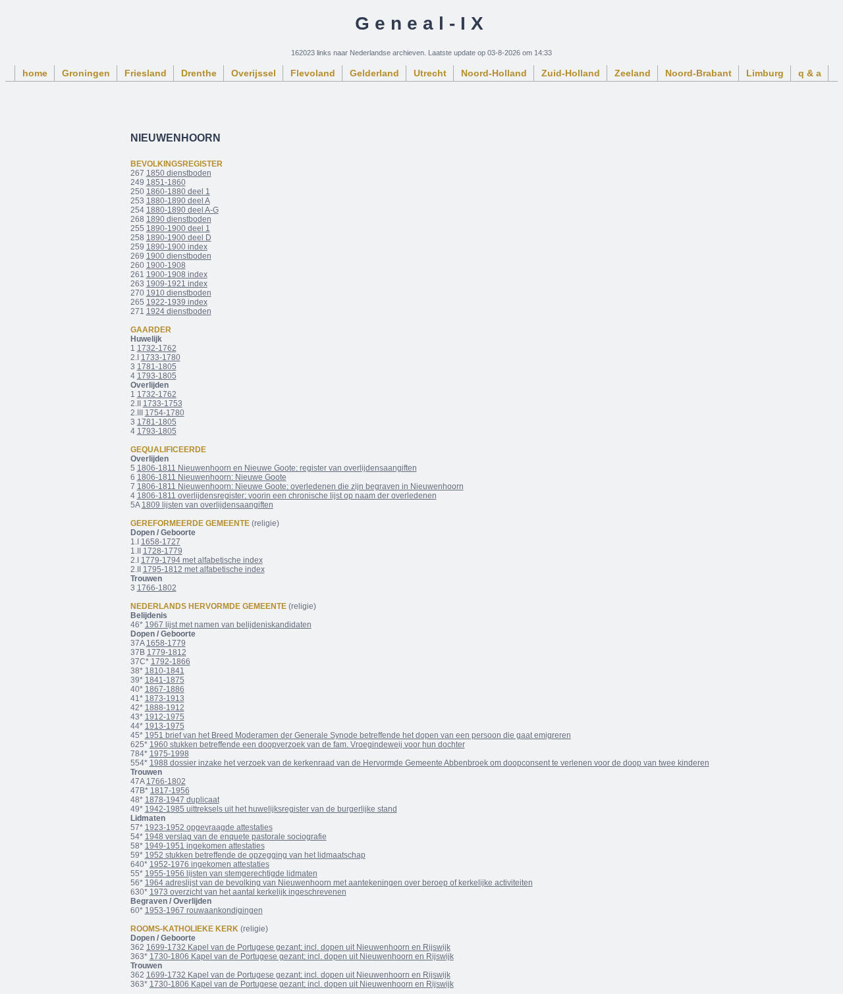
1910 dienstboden (178, 293)
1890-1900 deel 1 (178, 228)
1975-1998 (169, 753)
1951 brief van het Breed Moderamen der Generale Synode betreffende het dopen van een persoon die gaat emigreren (358, 735)
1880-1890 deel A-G (182, 210)
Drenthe (199, 73)
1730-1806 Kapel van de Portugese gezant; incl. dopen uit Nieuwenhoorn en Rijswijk (302, 956)
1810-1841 (164, 670)
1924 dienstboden (178, 311)
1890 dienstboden (178, 219)
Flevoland (312, 73)
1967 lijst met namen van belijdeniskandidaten (228, 624)
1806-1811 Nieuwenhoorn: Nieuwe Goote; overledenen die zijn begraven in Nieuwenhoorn (300, 486)
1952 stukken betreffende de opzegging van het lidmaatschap (255, 855)
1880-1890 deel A (178, 200)
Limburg (765, 73)
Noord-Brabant (698, 73)
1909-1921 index (176, 283)
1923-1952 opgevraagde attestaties (209, 827)
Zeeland (632, 73)
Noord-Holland (494, 73)
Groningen (86, 73)
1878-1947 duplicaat (182, 799)
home (34, 73)
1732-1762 (157, 348)
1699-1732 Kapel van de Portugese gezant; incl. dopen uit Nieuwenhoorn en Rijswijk (298, 947)
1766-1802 (157, 587)
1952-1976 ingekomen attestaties (209, 864)
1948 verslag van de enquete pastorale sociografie (236, 836)
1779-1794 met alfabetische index (202, 560)
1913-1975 (164, 726)
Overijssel (253, 73)
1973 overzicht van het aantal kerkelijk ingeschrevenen (248, 892)
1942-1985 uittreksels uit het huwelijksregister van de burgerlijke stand (271, 809)
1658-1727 (160, 541)
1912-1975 (164, 716)
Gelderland (374, 73)
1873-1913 (164, 698)
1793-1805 (157, 375)
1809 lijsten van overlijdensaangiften (207, 505)
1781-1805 (157, 366)
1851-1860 (166, 182)
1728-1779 (162, 551)
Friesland (145, 73)
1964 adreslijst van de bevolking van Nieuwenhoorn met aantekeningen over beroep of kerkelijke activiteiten (339, 882)
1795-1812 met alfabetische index (204, 569)
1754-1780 (164, 412)
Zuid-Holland (570, 73)
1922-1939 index (176, 302)
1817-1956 (170, 790)
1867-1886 (164, 689)
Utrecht (430, 73)
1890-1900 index (176, 246)
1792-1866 (170, 661)
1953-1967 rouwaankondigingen (204, 910)
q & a (809, 73)
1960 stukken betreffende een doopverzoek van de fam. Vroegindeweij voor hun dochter (307, 744)
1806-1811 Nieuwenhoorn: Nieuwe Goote (211, 477)
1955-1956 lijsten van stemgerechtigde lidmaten (231, 873)
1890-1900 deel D (178, 237)
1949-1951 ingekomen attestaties (205, 845)
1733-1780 (160, 357)
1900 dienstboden (178, 256)
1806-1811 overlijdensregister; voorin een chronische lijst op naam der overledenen (287, 495)
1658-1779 (166, 643)
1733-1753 (162, 403)
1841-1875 (164, 680)
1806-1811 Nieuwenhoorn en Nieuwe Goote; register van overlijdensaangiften (277, 468)
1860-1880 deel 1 (178, 191)
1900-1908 (166, 265)
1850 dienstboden (178, 173)
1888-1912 (164, 707)
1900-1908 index (176, 274)
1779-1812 (166, 652)
